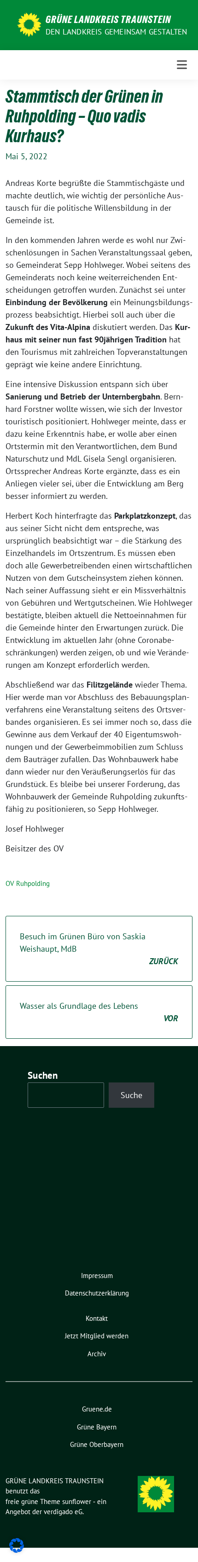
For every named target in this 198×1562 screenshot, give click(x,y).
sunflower (76, 1501)
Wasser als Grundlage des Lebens (99, 1012)
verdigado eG (63, 1511)
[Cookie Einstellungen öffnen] (16, 1544)
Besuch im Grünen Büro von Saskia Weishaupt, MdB (99, 948)
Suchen (43, 1075)
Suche (131, 1095)
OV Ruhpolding (28, 883)
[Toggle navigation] (181, 64)
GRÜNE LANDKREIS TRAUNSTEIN (108, 19)
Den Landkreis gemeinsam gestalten (116, 32)
